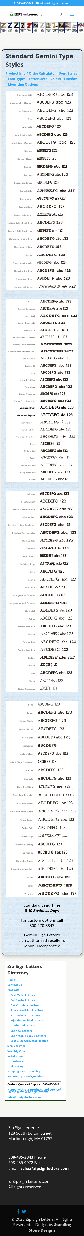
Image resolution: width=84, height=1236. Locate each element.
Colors (56, 79)
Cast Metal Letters (22, 995)
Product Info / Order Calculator (31, 73)
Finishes (70, 79)
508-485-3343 (25, 3)
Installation (15, 1056)
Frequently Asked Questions (26, 1076)
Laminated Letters (22, 1025)
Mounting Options (23, 84)
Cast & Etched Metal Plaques (29, 1041)
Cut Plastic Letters (22, 1000)
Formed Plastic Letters (25, 1015)
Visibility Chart (17, 1051)
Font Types (16, 79)
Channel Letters (21, 1031)
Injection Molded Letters (26, 1020)
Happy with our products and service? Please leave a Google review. (34, 1090)
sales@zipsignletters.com (24, 1097)
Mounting (16, 1066)
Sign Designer (16, 1046)
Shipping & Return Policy (23, 1071)
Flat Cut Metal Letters (24, 1005)
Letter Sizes (38, 79)
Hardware (17, 1061)
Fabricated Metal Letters (26, 1010)
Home (11, 980)
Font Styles (68, 73)
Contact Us (14, 985)
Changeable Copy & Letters (28, 1036)
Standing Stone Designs (50, 1227)
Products (13, 990)
